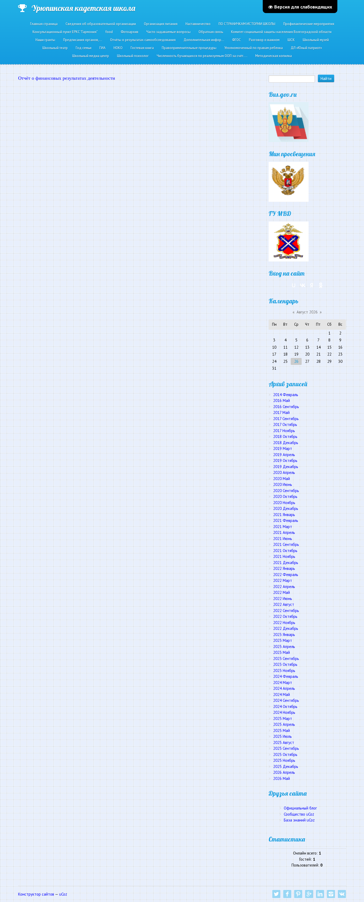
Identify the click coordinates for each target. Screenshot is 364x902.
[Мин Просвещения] (289, 181)
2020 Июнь (282, 484)
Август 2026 (307, 312)
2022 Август (283, 604)
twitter (276, 894)
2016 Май (281, 400)
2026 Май (281, 778)
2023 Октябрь (285, 664)
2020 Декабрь (285, 508)
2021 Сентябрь (286, 544)
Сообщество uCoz (299, 814)
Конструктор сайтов (36, 894)
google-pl (309, 894)
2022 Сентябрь (286, 610)
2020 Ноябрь (284, 502)
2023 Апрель (284, 646)
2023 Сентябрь (286, 658)
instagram (331, 894)
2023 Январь (284, 634)
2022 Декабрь (285, 628)
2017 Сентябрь (286, 418)
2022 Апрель (284, 586)
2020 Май (281, 478)
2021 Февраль (285, 520)
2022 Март (282, 580)
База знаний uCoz (299, 820)
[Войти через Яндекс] (312, 285)
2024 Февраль (285, 676)
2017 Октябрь (285, 424)
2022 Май (281, 592)
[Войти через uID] (294, 285)
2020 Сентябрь (286, 490)
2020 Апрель (284, 472)
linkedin (320, 894)
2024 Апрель (284, 688)
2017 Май (281, 412)
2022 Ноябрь (284, 622)
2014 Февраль (285, 394)
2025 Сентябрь (286, 748)
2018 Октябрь (285, 436)
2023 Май (281, 652)
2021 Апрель (284, 532)
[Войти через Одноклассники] (321, 285)
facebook (287, 894)
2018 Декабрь (285, 442)
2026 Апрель (284, 772)
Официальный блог (300, 808)
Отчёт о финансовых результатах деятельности (66, 78)
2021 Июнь (282, 538)
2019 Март (282, 448)
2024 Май (281, 694)
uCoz (63, 894)
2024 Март (282, 682)
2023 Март (282, 640)
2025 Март (282, 718)
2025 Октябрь (285, 754)
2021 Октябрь (285, 550)
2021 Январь (284, 514)
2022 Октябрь (285, 616)
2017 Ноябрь (284, 430)
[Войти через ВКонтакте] (303, 285)
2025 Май (281, 730)
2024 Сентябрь (286, 700)
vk (342, 894)
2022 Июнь (282, 598)
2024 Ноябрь (284, 712)
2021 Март (282, 526)
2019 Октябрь (285, 460)
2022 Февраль (285, 574)
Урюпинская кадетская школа (83, 8)
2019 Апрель (284, 454)
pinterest (298, 894)
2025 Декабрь (285, 766)
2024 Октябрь (285, 706)
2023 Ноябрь (284, 670)
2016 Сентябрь (286, 406)
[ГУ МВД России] (289, 241)
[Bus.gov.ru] (289, 121)
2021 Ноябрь (284, 556)
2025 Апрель (284, 724)
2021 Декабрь (285, 562)
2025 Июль (282, 736)
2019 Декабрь (285, 466)
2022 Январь (284, 568)
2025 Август (283, 742)
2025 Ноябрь (284, 760)
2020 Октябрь (285, 496)
